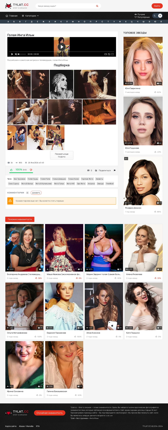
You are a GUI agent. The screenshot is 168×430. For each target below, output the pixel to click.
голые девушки (59, 179)
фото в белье (27, 183)
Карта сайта (10, 426)
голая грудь (33, 179)
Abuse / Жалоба (26, 426)
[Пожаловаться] (114, 170)
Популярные (143, 17)
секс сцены (14, 183)
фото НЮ (70, 183)
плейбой (109, 183)
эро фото (81, 183)
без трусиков (19, 179)
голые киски (73, 179)
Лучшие (141, 14)
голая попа (45, 179)
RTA (38, 426)
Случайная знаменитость (50, 412)
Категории (30, 15)
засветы (99, 179)
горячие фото (87, 179)
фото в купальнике (44, 183)
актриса (91, 183)
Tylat (73, 418)
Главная (13, 15)
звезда (100, 183)
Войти (157, 5)
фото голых (59, 183)
